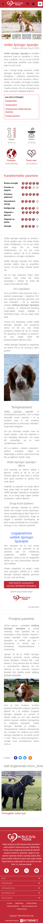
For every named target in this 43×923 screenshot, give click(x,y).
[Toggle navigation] (3, 4)
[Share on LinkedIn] (25, 758)
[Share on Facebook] (15, 758)
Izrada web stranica (11, 920)
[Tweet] (20, 758)
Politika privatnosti (13, 906)
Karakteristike (11, 101)
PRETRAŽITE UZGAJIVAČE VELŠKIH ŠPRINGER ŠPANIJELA (21, 584)
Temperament (11, 105)
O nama (9, 903)
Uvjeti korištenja (31, 903)
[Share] (32, 758)
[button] (38, 21)
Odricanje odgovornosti (29, 906)
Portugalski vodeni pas (14, 813)
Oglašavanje (19, 903)
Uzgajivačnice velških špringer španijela (21, 537)
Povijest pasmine (12, 116)
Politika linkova (22, 909)
